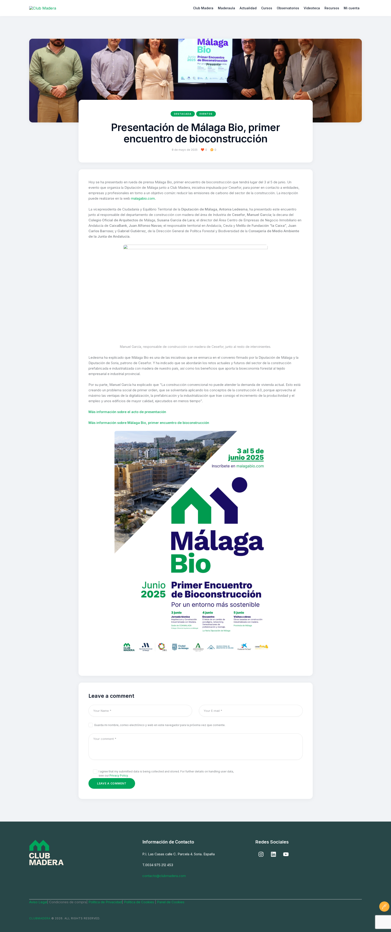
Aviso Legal (38, 902)
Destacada (182, 113)
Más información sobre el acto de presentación (127, 412)
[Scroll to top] (384, 920)
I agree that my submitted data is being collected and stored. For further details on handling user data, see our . (166, 773)
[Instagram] (261, 854)
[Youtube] (286, 854)
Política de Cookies (139, 902)
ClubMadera (39, 918)
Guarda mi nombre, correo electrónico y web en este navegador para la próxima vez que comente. (159, 725)
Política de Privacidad (105, 902)
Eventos (206, 113)
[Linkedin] (273, 854)
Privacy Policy (119, 775)
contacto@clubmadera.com (164, 876)
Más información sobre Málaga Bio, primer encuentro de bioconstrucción (148, 423)
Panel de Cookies (170, 902)
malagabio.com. (143, 198)
